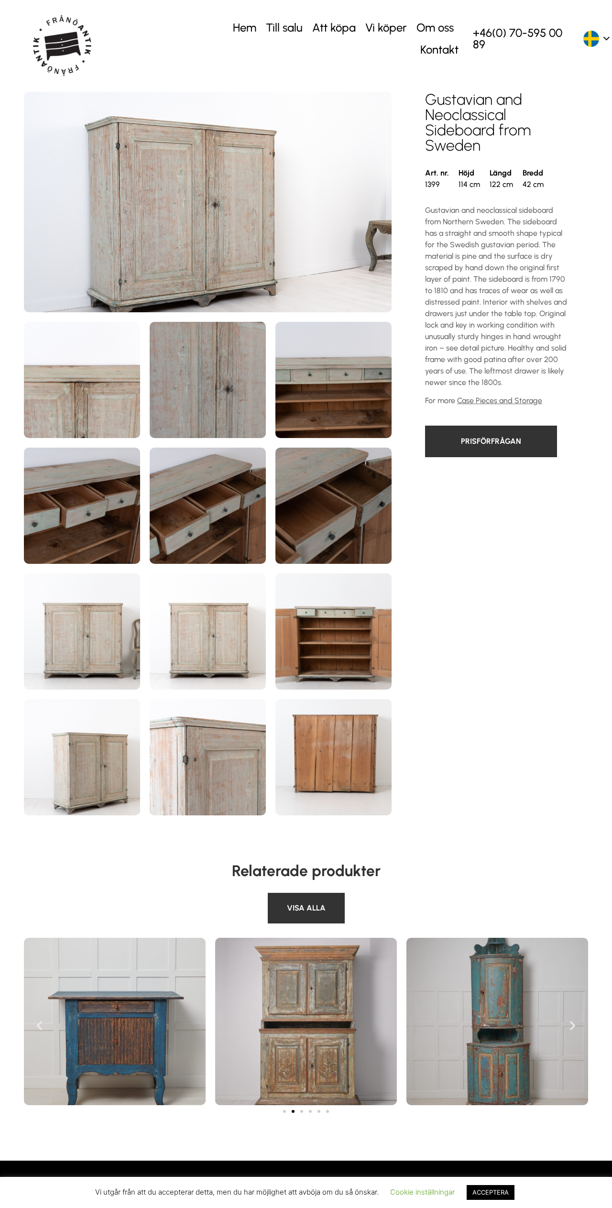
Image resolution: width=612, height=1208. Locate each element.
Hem (244, 27)
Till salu (284, 27)
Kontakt (439, 49)
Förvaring (284, 898)
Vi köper (386, 27)
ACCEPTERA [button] (490, 1192)
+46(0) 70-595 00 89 (517, 38)
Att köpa (334, 27)
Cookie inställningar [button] (422, 1192)
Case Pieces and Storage (499, 400)
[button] (39, 1026)
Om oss (435, 27)
